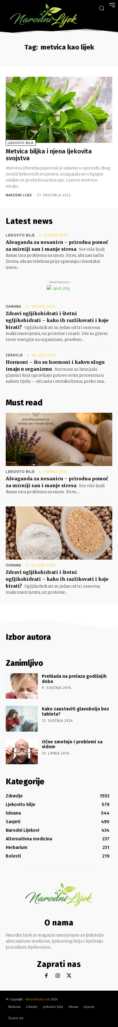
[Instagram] (57, 975)
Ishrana (13, 306)
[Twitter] (69, 975)
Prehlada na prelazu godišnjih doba (74, 679)
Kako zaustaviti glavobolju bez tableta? (75, 711)
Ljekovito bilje (21, 143)
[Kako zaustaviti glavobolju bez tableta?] (22, 718)
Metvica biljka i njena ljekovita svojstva (49, 154)
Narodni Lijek (19, 195)
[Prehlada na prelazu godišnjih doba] (22, 686)
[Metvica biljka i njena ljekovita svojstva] (59, 110)
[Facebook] (46, 975)
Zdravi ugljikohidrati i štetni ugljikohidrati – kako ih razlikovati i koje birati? (57, 320)
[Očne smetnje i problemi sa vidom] (22, 751)
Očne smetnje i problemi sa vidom (72, 744)
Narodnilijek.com (38, 999)
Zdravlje (14, 355)
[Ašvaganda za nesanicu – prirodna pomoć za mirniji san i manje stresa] (59, 439)
